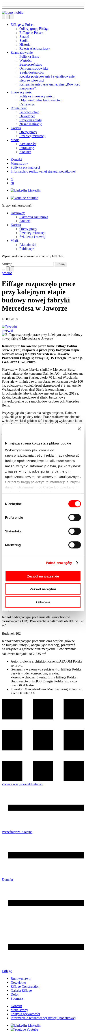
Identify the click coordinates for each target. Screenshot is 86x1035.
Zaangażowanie (22, 52)
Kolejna (26, 832)
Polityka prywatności (25, 167)
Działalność (19, 108)
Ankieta (24, 221)
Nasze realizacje (30, 124)
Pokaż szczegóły (59, 563)
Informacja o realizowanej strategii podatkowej (43, 171)
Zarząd (24, 36)
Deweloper (27, 116)
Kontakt (25, 152)
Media (15, 140)
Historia (24, 44)
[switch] (74, 517)
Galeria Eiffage (21, 990)
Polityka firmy (29, 56)
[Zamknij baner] (79, 428)
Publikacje (26, 148)
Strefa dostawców (31, 72)
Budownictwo (29, 112)
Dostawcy (18, 213)
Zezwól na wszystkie (43, 576)
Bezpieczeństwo (30, 64)
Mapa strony (19, 163)
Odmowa (43, 602)
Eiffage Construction (25, 986)
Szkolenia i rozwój (32, 237)
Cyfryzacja (27, 104)
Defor (15, 994)
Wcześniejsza (11, 832)
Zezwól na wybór (43, 589)
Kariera (16, 128)
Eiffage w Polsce (22, 25)
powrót (7, 273)
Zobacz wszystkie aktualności (22, 784)
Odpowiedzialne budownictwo (40, 100)
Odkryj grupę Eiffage (34, 28)
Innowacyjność (21, 92)
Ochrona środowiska (33, 68)
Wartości (25, 60)
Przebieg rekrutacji (32, 136)
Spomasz (17, 998)
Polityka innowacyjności (36, 96)
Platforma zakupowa (33, 217)
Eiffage (7, 971)
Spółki (23, 40)
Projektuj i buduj (31, 120)
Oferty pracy (28, 132)
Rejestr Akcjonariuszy (34, 48)
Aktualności (27, 144)
